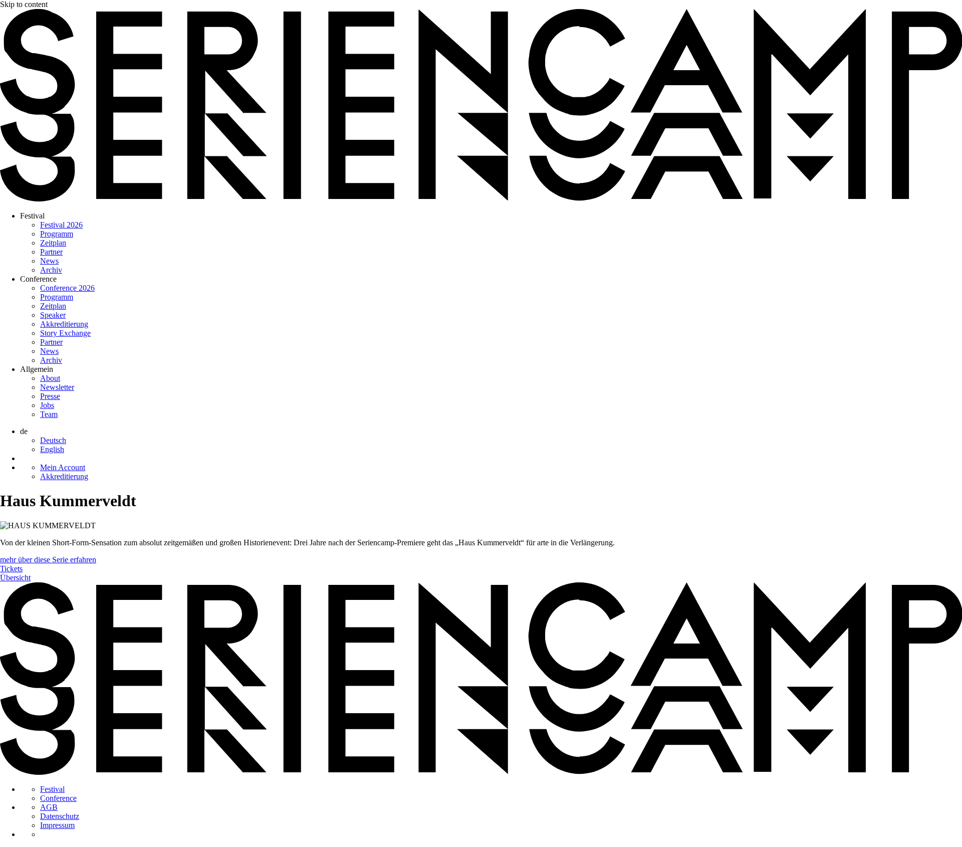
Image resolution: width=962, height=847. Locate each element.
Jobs (47, 405)
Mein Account (62, 467)
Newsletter (57, 387)
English (52, 449)
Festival (32, 215)
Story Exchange (65, 333)
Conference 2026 (67, 288)
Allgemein (36, 369)
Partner (51, 252)
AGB (49, 807)
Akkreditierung (64, 324)
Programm (56, 234)
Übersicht (15, 577)
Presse (50, 396)
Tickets (11, 568)
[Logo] (481, 198)
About (50, 378)
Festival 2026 (61, 225)
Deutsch (53, 440)
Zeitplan (53, 243)
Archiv (51, 270)
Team (49, 414)
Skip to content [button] (24, 4)
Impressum (57, 825)
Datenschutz (59, 816)
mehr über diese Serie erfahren (48, 559)
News (49, 261)
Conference (38, 279)
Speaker (53, 315)
